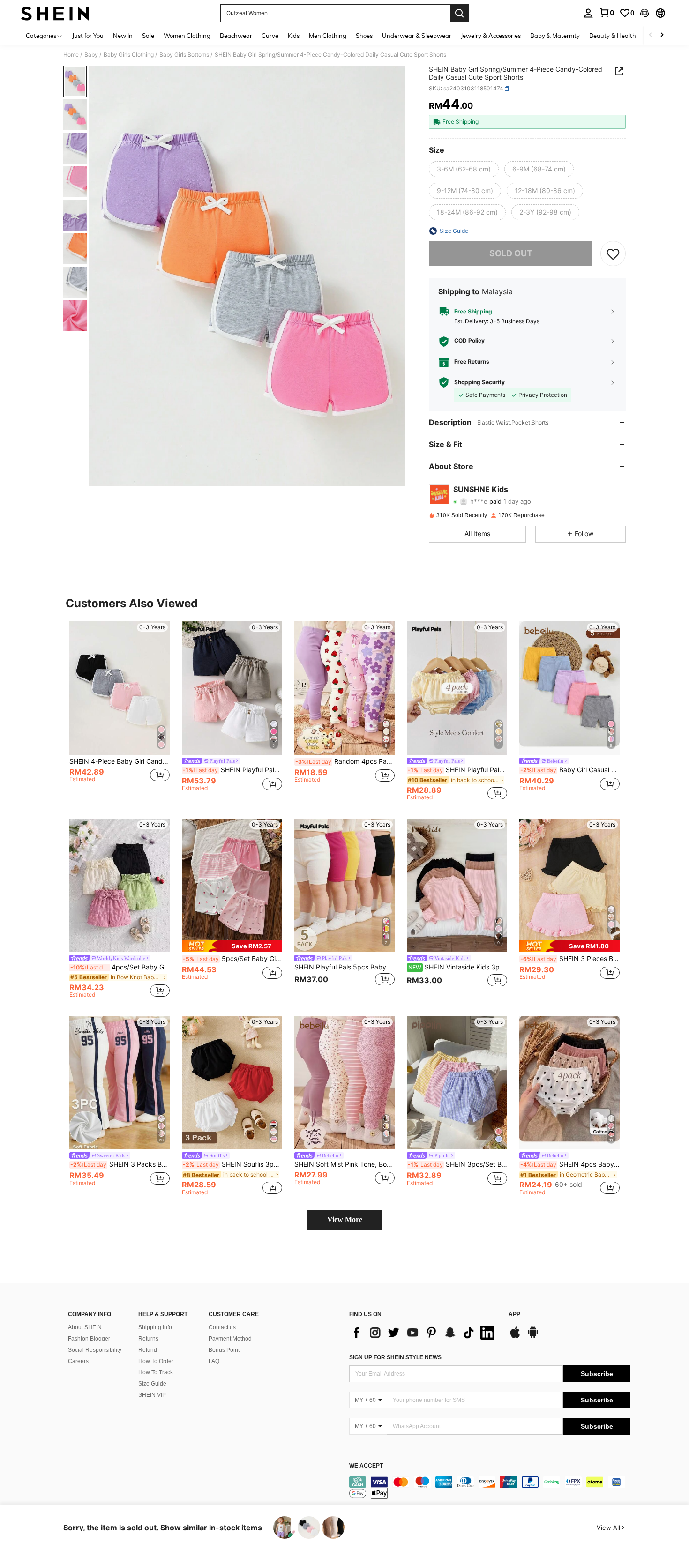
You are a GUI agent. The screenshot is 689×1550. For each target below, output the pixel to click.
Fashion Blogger (89, 1338)
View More (344, 1219)
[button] (644, 13)
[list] (424, 1333)
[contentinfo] (489, 1487)
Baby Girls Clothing (129, 55)
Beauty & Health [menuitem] (612, 35)
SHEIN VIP (152, 1395)
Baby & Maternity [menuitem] (555, 35)
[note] (232, 946)
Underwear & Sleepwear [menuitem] (416, 35)
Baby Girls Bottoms (184, 55)
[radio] (464, 169)
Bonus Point (224, 1350)
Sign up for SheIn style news (395, 1357)
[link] (606, 12)
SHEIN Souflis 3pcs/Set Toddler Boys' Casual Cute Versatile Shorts (232, 1164)
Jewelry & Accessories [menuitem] (491, 35)
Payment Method (230, 1338)
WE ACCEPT (366, 1466)
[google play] (532, 1337)
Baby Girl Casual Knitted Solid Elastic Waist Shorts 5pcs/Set (570, 770)
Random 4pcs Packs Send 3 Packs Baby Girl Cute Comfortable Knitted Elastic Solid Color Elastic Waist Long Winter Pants (345, 761)
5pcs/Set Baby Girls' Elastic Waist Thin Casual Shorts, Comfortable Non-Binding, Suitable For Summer (232, 958)
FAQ (214, 1361)
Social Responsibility (94, 1350)
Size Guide (152, 1383)
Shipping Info (155, 1327)
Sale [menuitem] (148, 35)
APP (514, 1315)
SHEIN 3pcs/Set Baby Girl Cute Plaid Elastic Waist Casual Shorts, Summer (457, 1164)
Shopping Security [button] (479, 382)
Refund (147, 1350)
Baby (91, 55)
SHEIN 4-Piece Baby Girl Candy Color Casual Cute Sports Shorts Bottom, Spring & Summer (119, 761)
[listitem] (119, 711)
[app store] (515, 1337)
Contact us (222, 1327)
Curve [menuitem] (270, 35)
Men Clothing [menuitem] (327, 35)
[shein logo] (55, 13)
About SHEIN (85, 1327)
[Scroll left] (650, 35)
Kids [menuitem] (294, 35)
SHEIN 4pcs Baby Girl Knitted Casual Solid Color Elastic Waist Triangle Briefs (570, 1164)
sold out (510, 253)
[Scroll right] (662, 35)
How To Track (155, 1372)
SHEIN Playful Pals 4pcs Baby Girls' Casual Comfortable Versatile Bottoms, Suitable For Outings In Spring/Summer (232, 770)
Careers (78, 1361)
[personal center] (588, 13)
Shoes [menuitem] (364, 35)
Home (71, 55)
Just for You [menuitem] (88, 35)
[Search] (459, 13)
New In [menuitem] (123, 35)
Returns (148, 1338)
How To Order (155, 1361)
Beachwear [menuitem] (236, 35)
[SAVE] (613, 253)
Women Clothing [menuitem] (187, 35)
